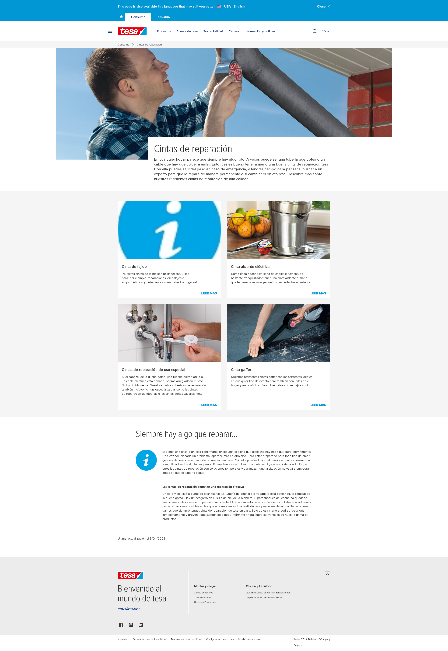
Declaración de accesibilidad (186, 639)
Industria (163, 17)
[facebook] (121, 625)
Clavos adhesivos (203, 592)
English (239, 6)
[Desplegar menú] (110, 31)
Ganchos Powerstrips (205, 602)
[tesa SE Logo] (132, 31)
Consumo (138, 17)
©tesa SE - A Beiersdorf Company (312, 639)
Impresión (123, 639)
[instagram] (130, 625)
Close (321, 6)
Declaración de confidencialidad (149, 639)
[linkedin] (140, 625)
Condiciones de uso (249, 639)
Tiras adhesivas (202, 597)
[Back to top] (327, 574)
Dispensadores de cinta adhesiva (264, 597)
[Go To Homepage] (121, 17)
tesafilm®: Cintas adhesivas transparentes (268, 592)
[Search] (315, 31)
